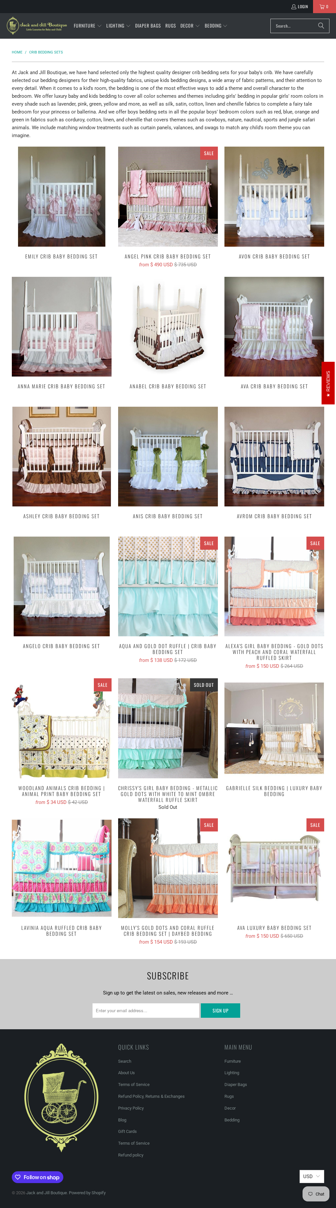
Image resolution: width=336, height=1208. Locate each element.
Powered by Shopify (87, 1192)
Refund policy (130, 1155)
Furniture (232, 1061)
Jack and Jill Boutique (46, 1192)
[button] (88, 26)
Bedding (232, 1119)
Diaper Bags (235, 1084)
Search (124, 1061)
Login (303, 6)
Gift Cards (127, 1131)
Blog (122, 1119)
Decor (230, 1108)
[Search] (321, 26)
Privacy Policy (131, 1108)
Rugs (229, 1096)
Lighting (231, 1072)
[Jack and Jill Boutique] (37, 25)
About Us (126, 1072)
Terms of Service (134, 1084)
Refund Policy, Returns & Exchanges (151, 1096)
